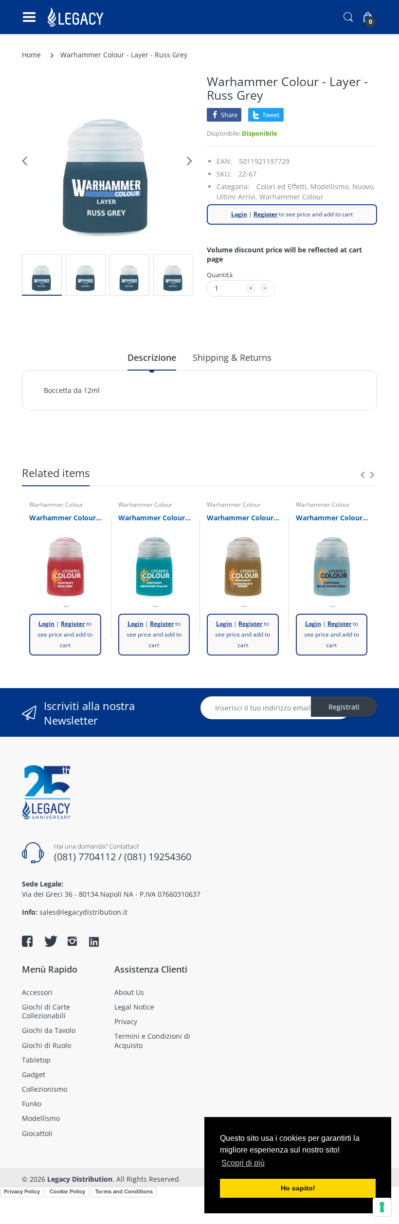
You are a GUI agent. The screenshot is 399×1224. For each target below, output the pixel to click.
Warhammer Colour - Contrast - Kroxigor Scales (155, 517)
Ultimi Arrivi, (237, 196)
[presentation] (362, 474)
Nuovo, (363, 186)
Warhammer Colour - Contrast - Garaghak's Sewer (244, 517)
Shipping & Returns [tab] (232, 357)
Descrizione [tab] (151, 357)
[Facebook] (27, 941)
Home (31, 54)
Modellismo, (330, 186)
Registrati (344, 706)
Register (265, 214)
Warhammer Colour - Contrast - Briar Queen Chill (333, 517)
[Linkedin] (94, 942)
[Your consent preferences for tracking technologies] (382, 1207)
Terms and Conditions (124, 1191)
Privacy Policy (22, 1191)
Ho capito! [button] (298, 1188)
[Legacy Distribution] (76, 17)
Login (239, 214)
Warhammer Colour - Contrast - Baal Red (66, 517)
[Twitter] (49, 941)
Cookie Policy (67, 1191)
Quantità (220, 274)
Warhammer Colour (291, 196)
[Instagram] (72, 941)
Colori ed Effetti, (282, 186)
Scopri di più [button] (243, 1163)
